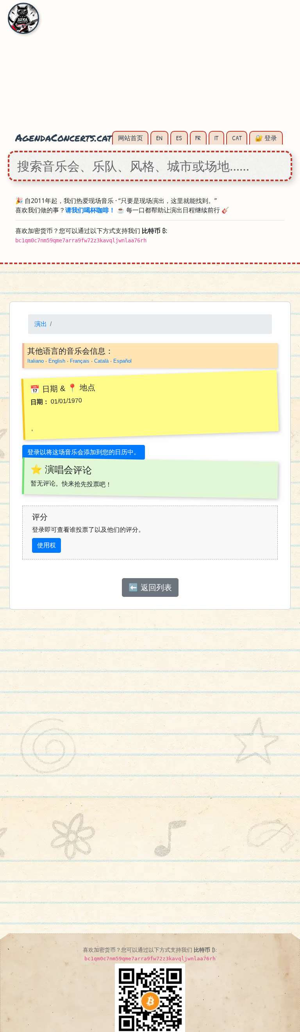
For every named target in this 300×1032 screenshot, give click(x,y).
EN (159, 138)
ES (179, 138)
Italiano (35, 361)
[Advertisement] (150, 70)
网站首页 (130, 138)
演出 (40, 324)
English (56, 361)
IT (216, 138)
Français (79, 361)
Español (122, 361)
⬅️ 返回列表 (150, 587)
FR (198, 138)
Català (101, 361)
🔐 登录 (266, 138)
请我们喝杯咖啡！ (90, 210)
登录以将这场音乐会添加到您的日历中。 (83, 452)
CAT (237, 138)
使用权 (46, 545)
